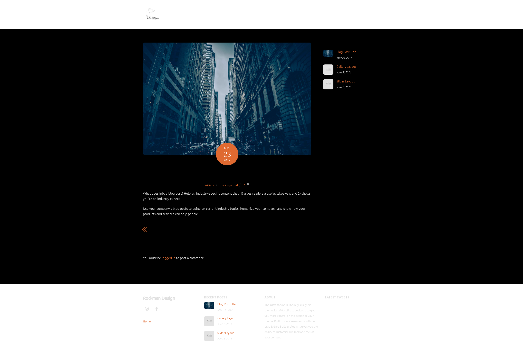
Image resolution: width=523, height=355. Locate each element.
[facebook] (366, 14)
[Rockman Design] (152, 21)
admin (209, 185)
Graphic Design (306, 13)
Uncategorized (228, 185)
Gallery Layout (161, 229)
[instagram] (357, 14)
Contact (331, 13)
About (283, 13)
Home (267, 13)
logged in (168, 257)
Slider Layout (345, 81)
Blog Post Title (227, 173)
